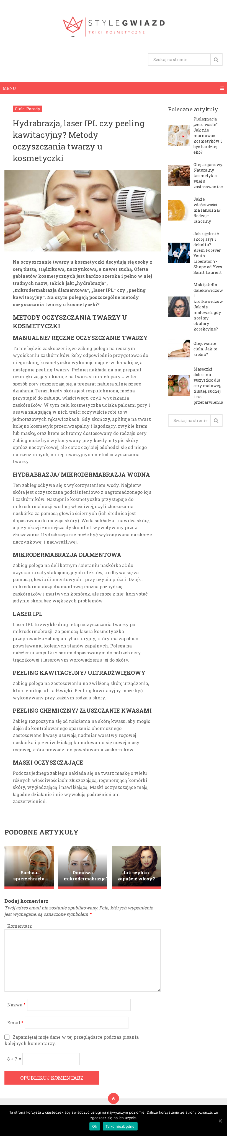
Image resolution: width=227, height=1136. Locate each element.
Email (15, 1022)
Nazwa (16, 1005)
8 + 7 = (14, 1059)
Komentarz (19, 926)
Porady (33, 108)
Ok (94, 1126)
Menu (9, 88)
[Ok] (220, 1121)
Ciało (20, 108)
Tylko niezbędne (120, 1126)
